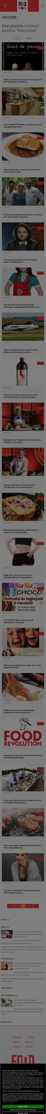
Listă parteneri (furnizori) (7, 1102)
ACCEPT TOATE (23, 1106)
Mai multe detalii (29, 1076)
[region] (23, 1088)
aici (26, 1083)
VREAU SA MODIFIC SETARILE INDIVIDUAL (23, 1110)
